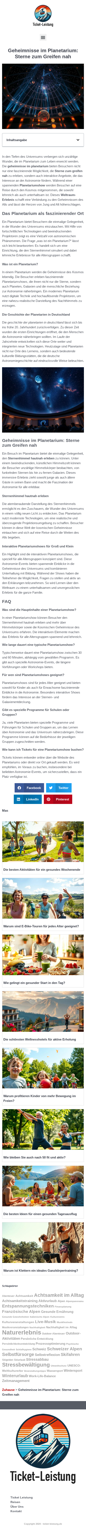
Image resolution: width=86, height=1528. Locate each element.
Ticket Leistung (21, 1497)
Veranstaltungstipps (35, 1371)
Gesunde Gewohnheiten (15, 1317)
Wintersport (73, 1370)
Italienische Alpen (39, 1317)
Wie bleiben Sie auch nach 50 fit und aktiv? (34, 1157)
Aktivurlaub (47, 1301)
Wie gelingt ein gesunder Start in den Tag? (34, 983)
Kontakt (16, 1511)
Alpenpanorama (74, 1301)
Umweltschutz (59, 1365)
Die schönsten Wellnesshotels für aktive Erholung (39, 1039)
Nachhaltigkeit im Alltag (61, 1327)
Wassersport (55, 1370)
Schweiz (39, 1349)
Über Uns (17, 1506)
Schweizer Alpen (64, 1348)
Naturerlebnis (21, 1332)
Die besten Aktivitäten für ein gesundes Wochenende (41, 869)
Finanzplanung (63, 1306)
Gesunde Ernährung (57, 1311)
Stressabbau (37, 1359)
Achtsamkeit (24, 1295)
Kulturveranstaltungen (18, 1322)
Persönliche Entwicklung (37, 1338)
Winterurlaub (15, 1375)
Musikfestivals (64, 1322)
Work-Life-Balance (42, 1376)
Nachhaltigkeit (37, 1327)
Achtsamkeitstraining (20, 1301)
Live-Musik (45, 1322)
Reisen (15, 1502)
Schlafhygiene (24, 1349)
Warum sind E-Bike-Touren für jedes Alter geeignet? (41, 926)
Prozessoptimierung (50, 1343)
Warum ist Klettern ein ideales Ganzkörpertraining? (40, 1270)
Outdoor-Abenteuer (53, 1333)
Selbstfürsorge (18, 1354)
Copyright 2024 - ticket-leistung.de (43, 1524)
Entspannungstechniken (28, 1306)
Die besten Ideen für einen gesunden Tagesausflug (40, 1214)
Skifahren (70, 1354)
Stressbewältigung (26, 1365)
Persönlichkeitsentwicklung (18, 1343)
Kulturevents (57, 1317)
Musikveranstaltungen (15, 1327)
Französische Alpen (21, 1311)
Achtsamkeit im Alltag (59, 1295)
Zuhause (8, 1390)
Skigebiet (7, 1359)
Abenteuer (8, 1296)
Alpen (61, 1301)
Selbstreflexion (47, 1355)
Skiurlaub (19, 1359)
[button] (43, 37)
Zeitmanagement (16, 1381)
